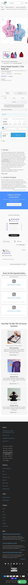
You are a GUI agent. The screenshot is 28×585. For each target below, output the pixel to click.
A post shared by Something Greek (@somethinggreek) (14, 288)
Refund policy (8, 582)
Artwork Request (13, 355)
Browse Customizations (14, 204)
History (4, 517)
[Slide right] (26, 55)
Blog (4, 511)
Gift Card (4, 474)
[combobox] (16, 3)
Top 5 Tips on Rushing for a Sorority (10, 543)
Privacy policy (14, 582)
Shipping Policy (6, 488)
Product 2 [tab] (20, 93)
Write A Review (14, 235)
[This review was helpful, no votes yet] (22, 264)
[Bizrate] (26, 584)
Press (4, 520)
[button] (1, 2)
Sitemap (4, 523)
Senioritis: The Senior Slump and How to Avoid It (12, 552)
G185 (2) (10, 73)
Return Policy (5, 483)
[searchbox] (8, 241)
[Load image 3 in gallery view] (21, 55)
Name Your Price (14, 377)
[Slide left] (1, 55)
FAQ (3, 471)
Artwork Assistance (7, 468)
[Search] (21, 3)
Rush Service (5, 486)
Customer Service (14, 405)
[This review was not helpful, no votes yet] (24, 264)
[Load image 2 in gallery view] (14, 55)
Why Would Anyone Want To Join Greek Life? (12, 534)
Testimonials (5, 526)
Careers (4, 514)
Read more (9, 71)
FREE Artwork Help (14, 348)
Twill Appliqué (17, 73)
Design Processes (6, 497)
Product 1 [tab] (8, 93)
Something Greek (12, 580)
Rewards (4, 480)
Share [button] (3, 140)
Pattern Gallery (6, 500)
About (4, 508)
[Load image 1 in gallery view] (6, 55)
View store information (17, 63)
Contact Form (13, 412)
